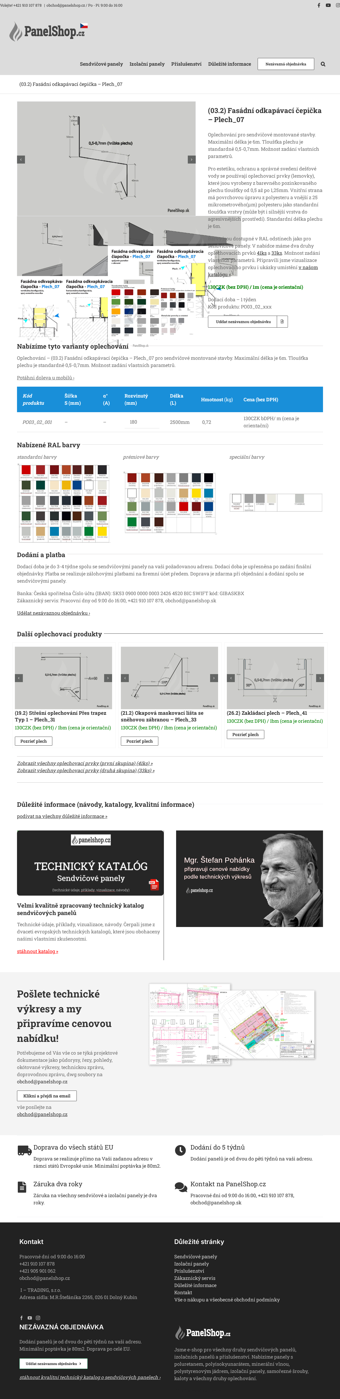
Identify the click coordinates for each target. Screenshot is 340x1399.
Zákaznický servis (194, 1278)
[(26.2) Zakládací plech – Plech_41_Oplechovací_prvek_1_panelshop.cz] (275, 678)
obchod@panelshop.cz (42, 1081)
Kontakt (183, 1292)
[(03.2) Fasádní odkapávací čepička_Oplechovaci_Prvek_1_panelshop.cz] (106, 105)
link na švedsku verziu (200, 1390)
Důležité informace (195, 1285)
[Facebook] (21, 1318)
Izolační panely (191, 1263)
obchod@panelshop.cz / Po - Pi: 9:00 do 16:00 (84, 5)
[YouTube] (30, 1318)
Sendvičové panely (195, 1256)
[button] (323, 63)
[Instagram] (38, 1318)
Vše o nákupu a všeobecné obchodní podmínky (227, 1299)
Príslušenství (189, 1271)
